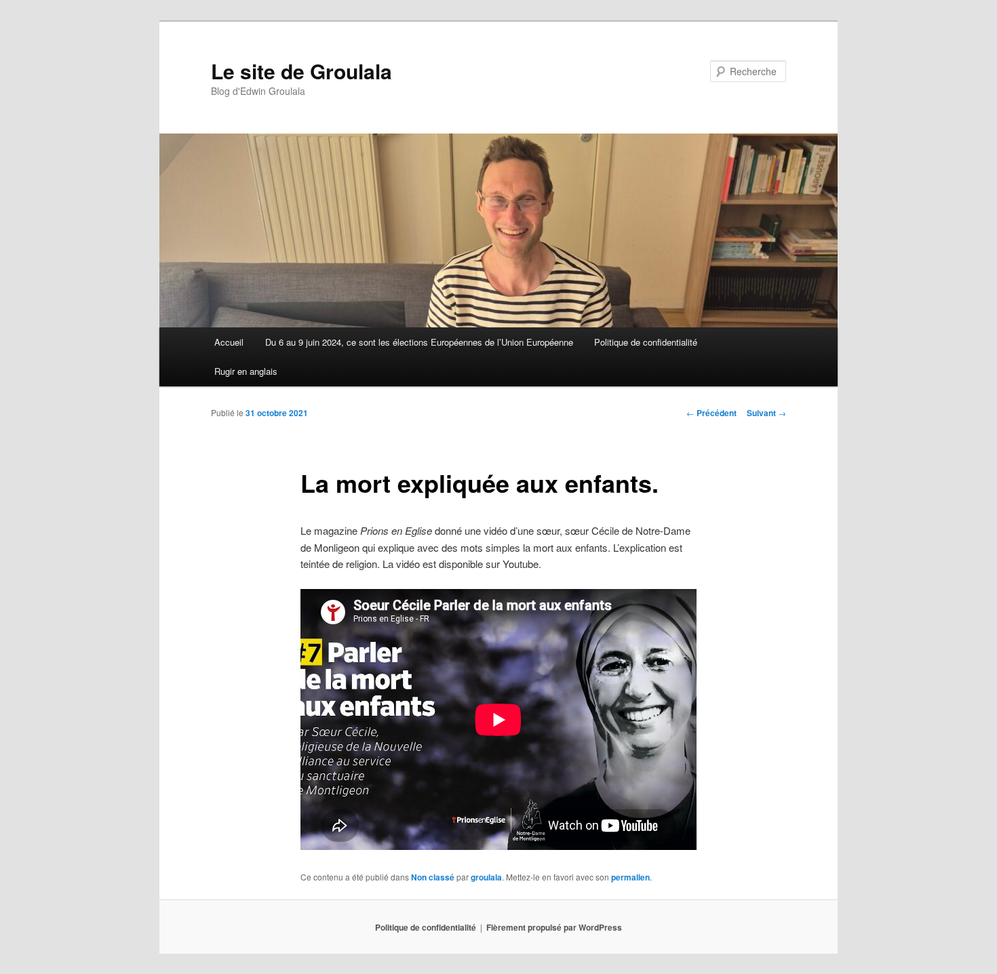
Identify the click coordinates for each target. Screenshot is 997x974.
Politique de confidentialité (645, 342)
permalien (630, 877)
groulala (486, 877)
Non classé (432, 877)
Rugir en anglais (245, 371)
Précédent (711, 413)
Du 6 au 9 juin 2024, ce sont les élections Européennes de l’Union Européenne (419, 342)
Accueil (228, 342)
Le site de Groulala (301, 70)
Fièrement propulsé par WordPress (554, 927)
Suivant (766, 413)
